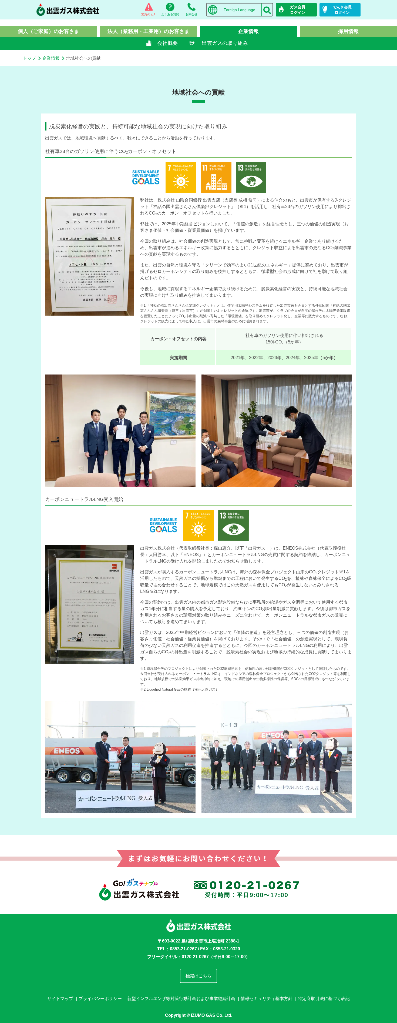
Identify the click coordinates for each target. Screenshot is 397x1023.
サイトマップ (60, 998)
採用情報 (348, 31)
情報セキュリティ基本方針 (266, 998)
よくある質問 (170, 14)
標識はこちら (198, 976)
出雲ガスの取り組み (225, 43)
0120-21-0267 (195, 956)
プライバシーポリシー (100, 998)
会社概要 (167, 43)
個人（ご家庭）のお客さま (48, 31)
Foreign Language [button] (239, 10)
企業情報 (248, 31)
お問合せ (191, 14)
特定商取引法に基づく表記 (324, 998)
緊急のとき (148, 14)
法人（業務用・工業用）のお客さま (148, 31)
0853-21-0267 (183, 949)
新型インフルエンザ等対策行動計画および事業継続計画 (181, 998)
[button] (267, 8)
